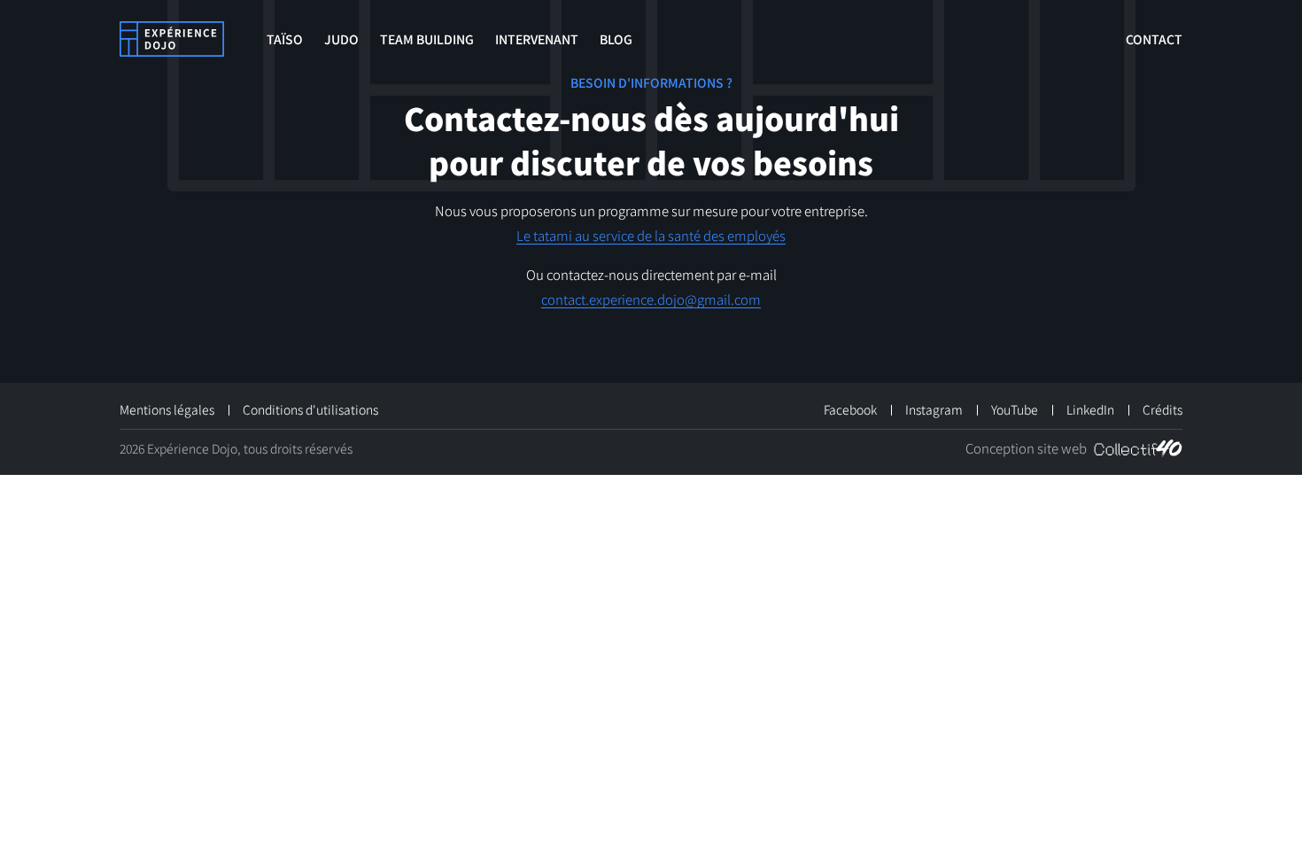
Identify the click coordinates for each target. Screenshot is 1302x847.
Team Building (427, 39)
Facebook (850, 409)
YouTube (1014, 409)
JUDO (341, 39)
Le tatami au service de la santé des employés (651, 235)
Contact (1154, 39)
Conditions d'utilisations (310, 409)
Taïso (285, 39)
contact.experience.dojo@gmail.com (651, 299)
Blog (616, 39)
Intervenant (536, 39)
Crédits (1162, 409)
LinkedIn (1090, 409)
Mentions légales (167, 409)
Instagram (934, 409)
